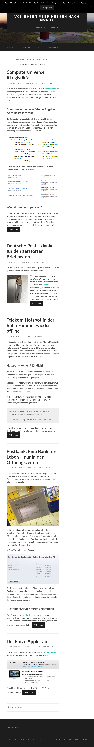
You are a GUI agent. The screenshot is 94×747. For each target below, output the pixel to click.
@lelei (11, 411)
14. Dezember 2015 (15, 468)
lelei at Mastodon (14, 727)
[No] (91, 6)
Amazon (10, 95)
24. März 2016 (13, 336)
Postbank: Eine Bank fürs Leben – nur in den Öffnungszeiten (32, 457)
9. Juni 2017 (12, 262)
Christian (28, 83)
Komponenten (50, 89)
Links (39, 47)
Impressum (51, 47)
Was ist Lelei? (13, 47)
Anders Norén (72, 739)
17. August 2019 (14, 83)
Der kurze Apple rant (28, 641)
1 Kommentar (39, 336)
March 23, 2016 (44, 419)
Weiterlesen (13, 229)
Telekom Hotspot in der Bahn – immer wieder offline (30, 325)
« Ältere (15, 707)
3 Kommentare (38, 262)
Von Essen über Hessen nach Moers (47, 18)
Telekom (49, 372)
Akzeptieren (47, 7)
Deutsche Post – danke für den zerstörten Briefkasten (30, 251)
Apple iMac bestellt (48, 652)
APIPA (53, 375)
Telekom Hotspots (51, 354)
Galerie (26, 47)
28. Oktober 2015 (14, 647)
